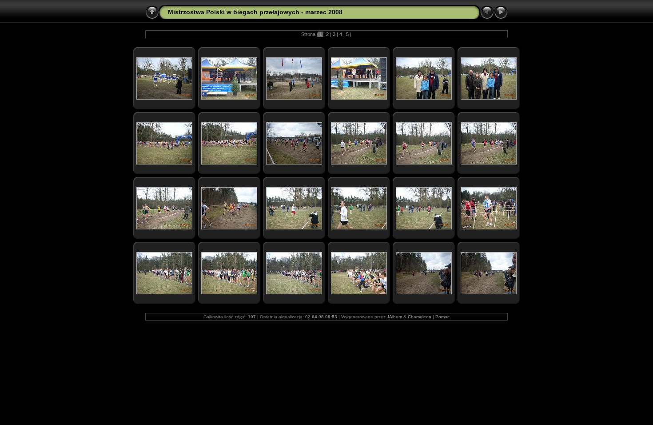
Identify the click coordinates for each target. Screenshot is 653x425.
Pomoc (442, 316)
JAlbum (394, 316)
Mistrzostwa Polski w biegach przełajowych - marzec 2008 (255, 12)
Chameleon (419, 316)
